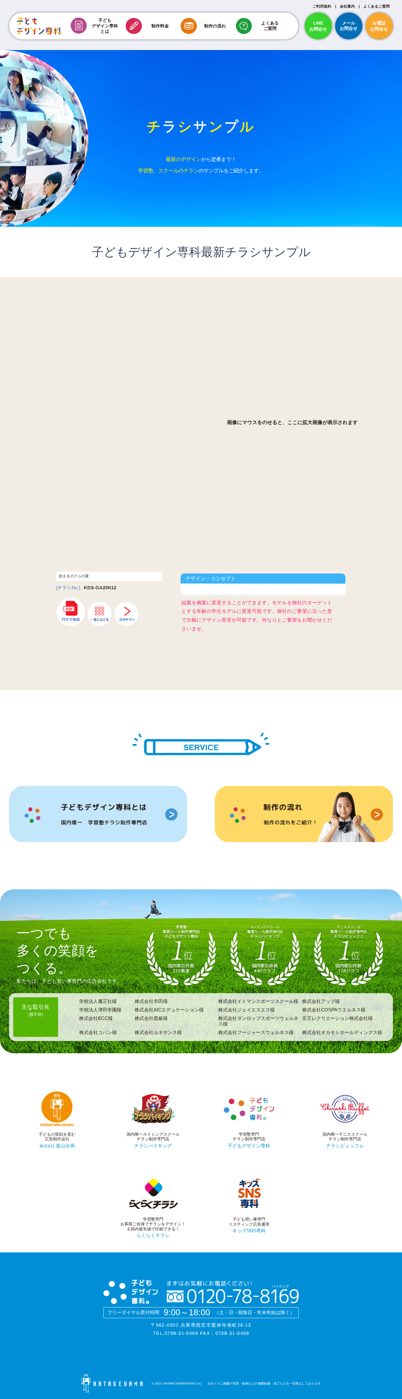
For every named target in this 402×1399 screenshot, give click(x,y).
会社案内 (347, 6)
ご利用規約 (321, 6)
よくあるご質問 (376, 6)
